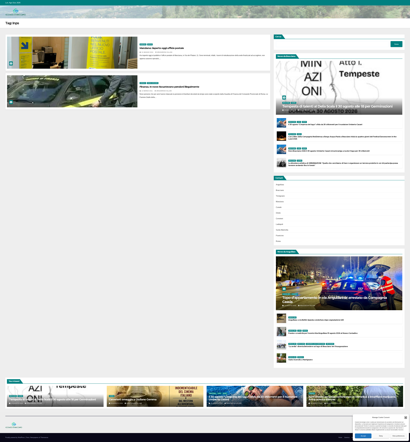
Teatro (293, 102)
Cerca (278, 36)
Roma (278, 241)
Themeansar (44, 437)
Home (340, 437)
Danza (299, 134)
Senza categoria (153, 83)
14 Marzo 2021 (147, 91)
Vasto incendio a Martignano (300, 360)
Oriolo (278, 213)
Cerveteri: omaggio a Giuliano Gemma (133, 399)
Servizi (150, 44)
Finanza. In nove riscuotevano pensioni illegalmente (169, 86)
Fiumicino (280, 235)
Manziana (143, 44)
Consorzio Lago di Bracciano (315, 343)
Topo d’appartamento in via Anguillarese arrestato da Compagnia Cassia (334, 300)
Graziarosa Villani (164, 52)
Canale (279, 207)
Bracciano (286, 102)
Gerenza (346, 437)
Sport (304, 122)
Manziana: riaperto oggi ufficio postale (162, 48)
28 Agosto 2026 (117, 403)
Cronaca (143, 83)
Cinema (112, 396)
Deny (381, 436)
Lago (298, 122)
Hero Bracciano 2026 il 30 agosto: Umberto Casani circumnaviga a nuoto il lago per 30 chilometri (329, 151)
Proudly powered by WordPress (15, 437)
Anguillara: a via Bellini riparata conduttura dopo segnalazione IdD (316, 320)
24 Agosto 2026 (290, 305)
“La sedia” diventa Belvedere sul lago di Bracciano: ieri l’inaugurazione (318, 346)
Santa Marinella (282, 230)
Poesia (305, 330)
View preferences (398, 436)
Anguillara (280, 185)
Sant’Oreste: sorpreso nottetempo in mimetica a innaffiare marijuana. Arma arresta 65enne (352, 398)
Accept (363, 436)
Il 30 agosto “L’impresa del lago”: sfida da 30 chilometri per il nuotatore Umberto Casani (325, 124)
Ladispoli (279, 224)
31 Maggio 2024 (148, 52)
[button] (406, 417)
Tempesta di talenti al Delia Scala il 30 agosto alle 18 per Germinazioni (337, 106)
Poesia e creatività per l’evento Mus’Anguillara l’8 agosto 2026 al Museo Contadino (322, 333)
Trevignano (280, 196)
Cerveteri (279, 219)
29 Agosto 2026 (290, 110)
